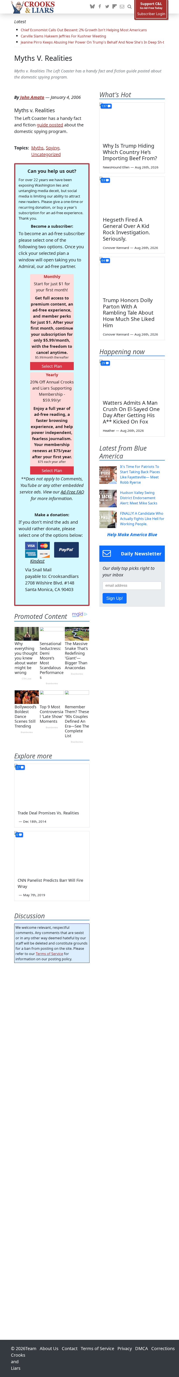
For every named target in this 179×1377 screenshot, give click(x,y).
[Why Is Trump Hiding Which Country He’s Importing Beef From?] (132, 121)
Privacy (124, 1348)
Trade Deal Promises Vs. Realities (48, 812)
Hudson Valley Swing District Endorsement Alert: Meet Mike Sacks (138, 498)
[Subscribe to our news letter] (122, 6)
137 (104, 106)
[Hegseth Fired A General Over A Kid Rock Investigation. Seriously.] (132, 195)
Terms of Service (49, 953)
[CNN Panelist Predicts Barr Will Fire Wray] (51, 852)
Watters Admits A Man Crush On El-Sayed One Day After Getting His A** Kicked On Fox (131, 412)
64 (103, 260)
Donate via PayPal (66, 550)
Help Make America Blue (132, 534)
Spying (52, 148)
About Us (49, 1348)
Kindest (37, 561)
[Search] (129, 6)
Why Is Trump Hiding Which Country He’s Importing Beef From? (130, 152)
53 (103, 180)
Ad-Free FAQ (72, 492)
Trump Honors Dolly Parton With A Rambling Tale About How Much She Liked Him (129, 312)
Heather (109, 430)
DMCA (141, 1348)
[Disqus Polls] (52, 1023)
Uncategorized (46, 154)
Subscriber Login (151, 14)
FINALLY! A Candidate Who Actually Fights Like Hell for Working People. (142, 518)
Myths (37, 148)
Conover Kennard (116, 247)
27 (18, 767)
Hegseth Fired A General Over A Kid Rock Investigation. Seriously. (126, 229)
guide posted (50, 125)
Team (30, 1348)
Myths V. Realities (43, 58)
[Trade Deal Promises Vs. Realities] (51, 785)
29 (103, 363)
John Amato (32, 97)
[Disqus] (52, 1139)
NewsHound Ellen (116, 167)
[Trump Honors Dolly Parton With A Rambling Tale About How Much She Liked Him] (132, 275)
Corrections (163, 1348)
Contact (69, 1348)
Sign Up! (114, 598)
